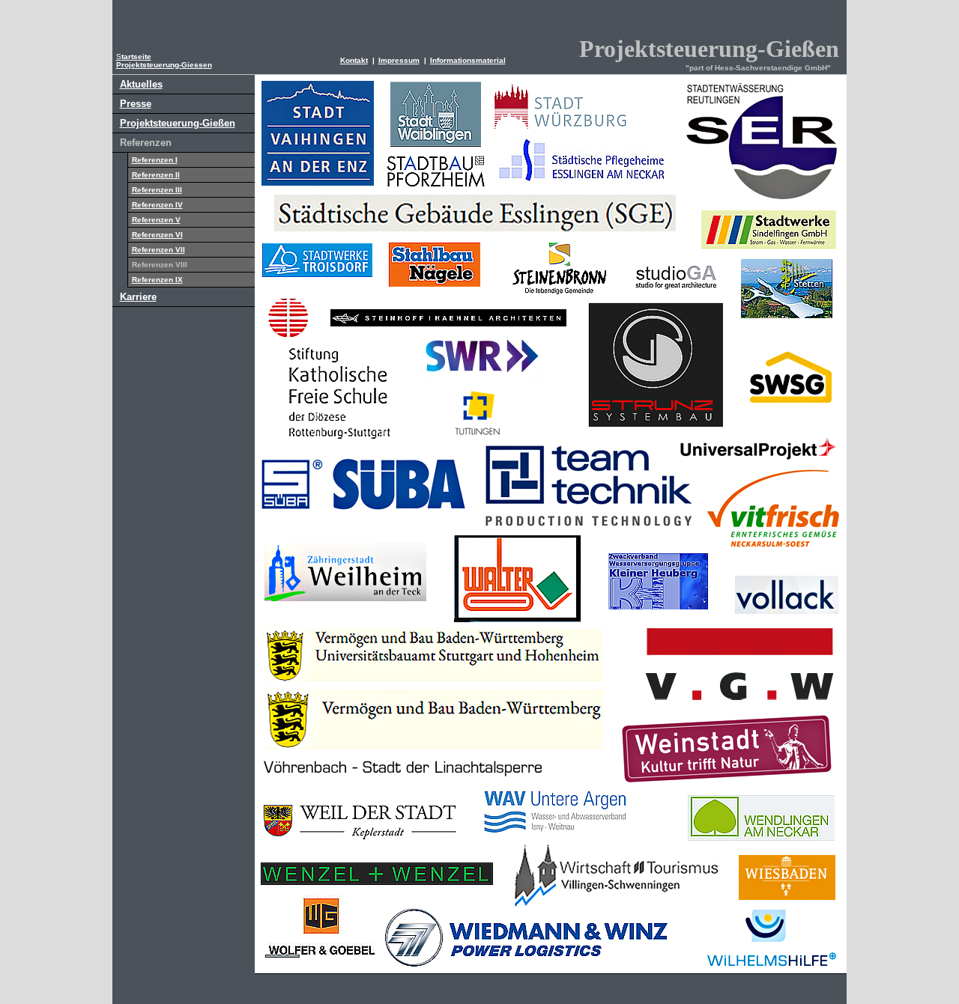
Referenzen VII (158, 250)
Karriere (138, 296)
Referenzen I (155, 160)
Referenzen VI (157, 235)
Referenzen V (156, 220)
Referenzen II (156, 175)
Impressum (399, 60)
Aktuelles (141, 84)
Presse (135, 103)
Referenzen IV (157, 205)
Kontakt (354, 60)
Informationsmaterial (468, 60)
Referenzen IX (157, 280)
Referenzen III (157, 190)
